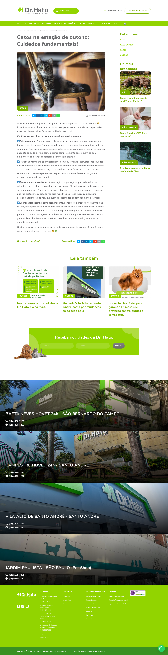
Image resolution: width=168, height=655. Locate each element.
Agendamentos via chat (117, 604)
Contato (92, 23)
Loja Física (66, 596)
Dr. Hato (44, 591)
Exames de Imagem (93, 608)
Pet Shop (67, 591)
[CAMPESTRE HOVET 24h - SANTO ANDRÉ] (84, 457)
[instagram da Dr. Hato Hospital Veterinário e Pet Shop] (22, 606)
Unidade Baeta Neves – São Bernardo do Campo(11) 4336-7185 (49, 598)
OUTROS (124, 55)
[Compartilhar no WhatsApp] (58, 115)
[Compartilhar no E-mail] (34, 115)
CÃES (122, 40)
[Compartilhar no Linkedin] (42, 115)
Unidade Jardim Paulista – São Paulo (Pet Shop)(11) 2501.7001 (49, 627)
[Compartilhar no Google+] (50, 115)
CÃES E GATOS (127, 45)
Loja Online (67, 600)
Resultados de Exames (94, 596)
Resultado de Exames (28, 23)
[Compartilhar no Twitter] (46, 115)
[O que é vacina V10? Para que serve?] (135, 118)
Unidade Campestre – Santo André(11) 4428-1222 (48, 607)
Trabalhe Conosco (110, 23)
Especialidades (91, 600)
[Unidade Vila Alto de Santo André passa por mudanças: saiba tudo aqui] (84, 282)
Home (20, 31)
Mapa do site (44, 638)
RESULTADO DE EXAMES (137, 11)
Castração (89, 615)
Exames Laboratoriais (93, 604)
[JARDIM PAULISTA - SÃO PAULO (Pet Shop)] (84, 559)
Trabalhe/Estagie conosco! (118, 600)
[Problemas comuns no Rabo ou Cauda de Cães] (135, 153)
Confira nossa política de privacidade (89, 651)
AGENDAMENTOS (115, 11)
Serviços (89, 611)
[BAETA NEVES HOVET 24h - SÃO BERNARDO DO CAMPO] (84, 405)
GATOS (22, 108)
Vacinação (89, 619)
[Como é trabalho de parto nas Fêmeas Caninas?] (135, 83)
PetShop (46, 23)
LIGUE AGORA (65, 11)
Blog (82, 23)
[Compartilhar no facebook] (38, 115)
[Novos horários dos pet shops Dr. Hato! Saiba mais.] (38, 282)
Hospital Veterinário (65, 23)
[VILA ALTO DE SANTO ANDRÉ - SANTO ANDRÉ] (84, 508)
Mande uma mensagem (117, 596)
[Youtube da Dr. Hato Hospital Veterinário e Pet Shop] (27, 606)
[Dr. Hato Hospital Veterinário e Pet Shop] (33, 10)
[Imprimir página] (54, 115)
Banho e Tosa (68, 604)
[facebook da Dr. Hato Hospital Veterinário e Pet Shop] (18, 606)
